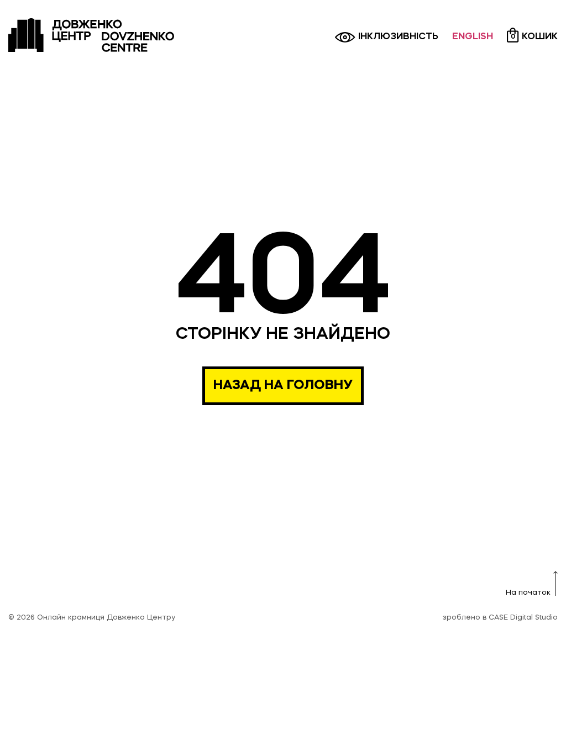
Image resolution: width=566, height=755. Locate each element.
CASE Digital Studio (523, 618)
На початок (528, 592)
